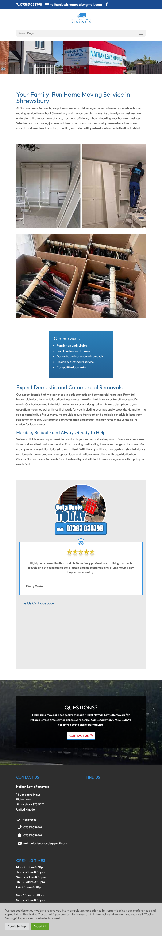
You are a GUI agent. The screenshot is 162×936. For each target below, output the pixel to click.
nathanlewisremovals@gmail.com (45, 843)
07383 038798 (33, 827)
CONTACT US (79, 736)
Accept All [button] (40, 926)
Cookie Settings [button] (17, 926)
